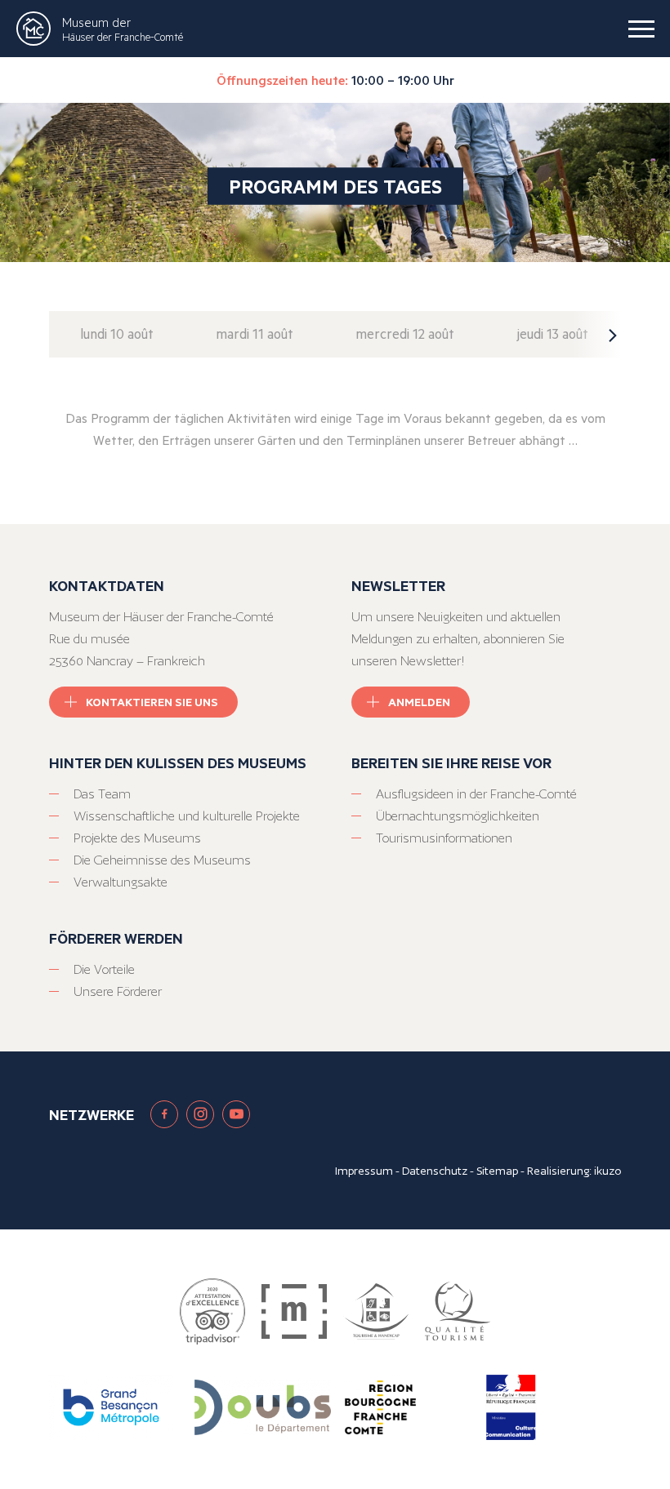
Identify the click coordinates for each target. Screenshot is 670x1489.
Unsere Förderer (118, 991)
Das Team (102, 794)
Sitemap (497, 1170)
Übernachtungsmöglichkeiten (457, 816)
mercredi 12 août (404, 333)
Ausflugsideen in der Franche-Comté (476, 794)
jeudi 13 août (552, 333)
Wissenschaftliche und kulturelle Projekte (187, 816)
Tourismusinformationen (444, 838)
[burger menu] (641, 28)
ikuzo (607, 1170)
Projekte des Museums (137, 838)
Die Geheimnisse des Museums (162, 860)
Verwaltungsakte (121, 882)
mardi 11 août (254, 333)
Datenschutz (434, 1170)
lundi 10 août (117, 333)
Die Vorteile (104, 969)
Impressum (364, 1170)
